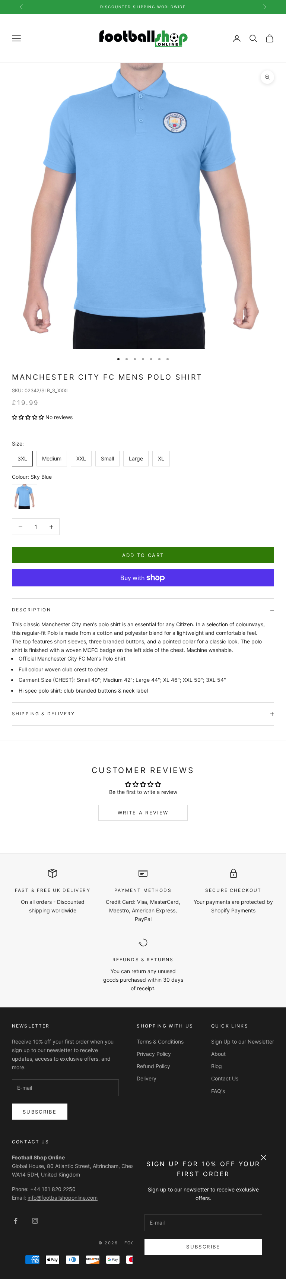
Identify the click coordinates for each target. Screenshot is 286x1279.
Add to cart (143, 555)
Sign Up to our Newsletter (242, 1041)
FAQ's (218, 1091)
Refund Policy (153, 1066)
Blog (216, 1066)
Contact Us (224, 1078)
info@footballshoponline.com (63, 1197)
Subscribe (203, 1247)
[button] (28, 417)
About (218, 1054)
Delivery (146, 1078)
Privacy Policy (154, 1054)
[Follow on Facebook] (15, 1221)
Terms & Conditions (160, 1041)
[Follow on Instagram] (35, 1221)
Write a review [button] (143, 813)
